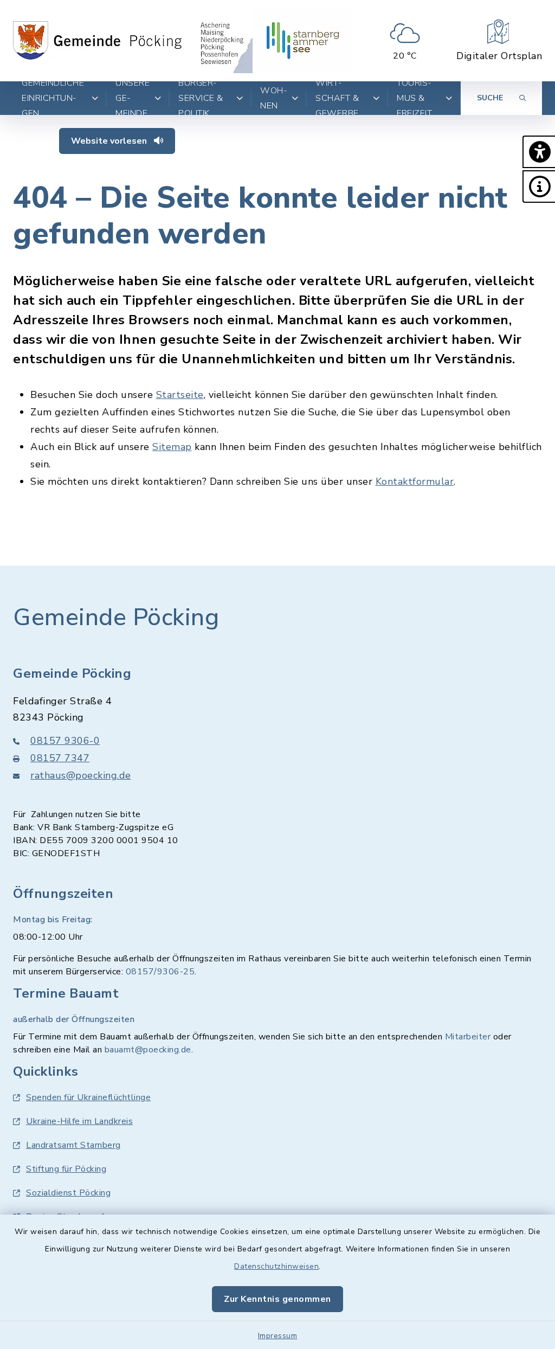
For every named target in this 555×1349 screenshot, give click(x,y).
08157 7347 (59, 758)
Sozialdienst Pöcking (68, 1193)
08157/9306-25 (160, 972)
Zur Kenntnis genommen (277, 1299)
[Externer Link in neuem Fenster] (303, 40)
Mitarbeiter (468, 1037)
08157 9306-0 (65, 740)
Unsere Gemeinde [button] (132, 98)
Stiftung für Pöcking (66, 1169)
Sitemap (172, 446)
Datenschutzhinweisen (276, 1266)
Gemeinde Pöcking (116, 617)
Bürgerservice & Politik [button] (200, 98)
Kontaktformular (415, 481)
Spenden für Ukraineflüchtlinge (88, 1097)
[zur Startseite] (140, 40)
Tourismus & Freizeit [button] (414, 98)
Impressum (278, 1336)
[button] (538, 152)
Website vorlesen (110, 141)
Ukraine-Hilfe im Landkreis (79, 1121)
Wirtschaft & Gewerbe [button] (337, 98)
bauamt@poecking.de (148, 1050)
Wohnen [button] (273, 98)
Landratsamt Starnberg (73, 1145)
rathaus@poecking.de (80, 775)
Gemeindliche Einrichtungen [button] (53, 98)
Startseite (180, 394)
